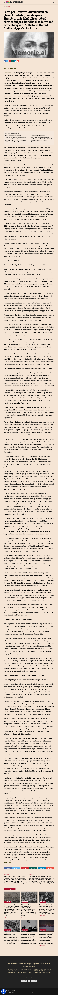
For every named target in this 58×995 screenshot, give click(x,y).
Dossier (8, 6)
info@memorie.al (46, 972)
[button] (3, 991)
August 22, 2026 (7, 946)
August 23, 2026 (7, 917)
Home (5, 6)
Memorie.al (6, 992)
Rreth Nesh (6, 990)
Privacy (13, 990)
